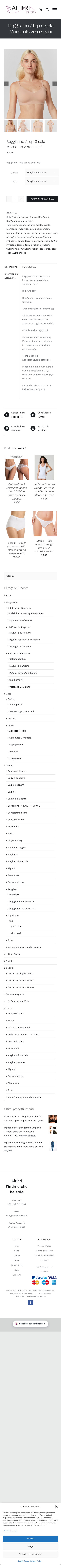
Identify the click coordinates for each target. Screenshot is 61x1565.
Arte (8, 595)
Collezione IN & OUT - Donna (24, 805)
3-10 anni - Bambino (19, 653)
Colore (14, 172)
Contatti (17, 1275)
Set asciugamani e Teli (21, 711)
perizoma (16, 926)
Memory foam (14, 233)
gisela (39, 225)
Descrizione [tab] (10, 266)
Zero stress (19, 252)
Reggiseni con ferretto (21, 901)
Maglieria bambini (19, 665)
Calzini (11, 791)
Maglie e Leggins (17, 847)
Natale (9, 961)
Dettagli (16, 469)
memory (44, 229)
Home (16, 1246)
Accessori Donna (17, 771)
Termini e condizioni (44, 1255)
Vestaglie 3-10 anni (19, 686)
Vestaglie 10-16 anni (20, 646)
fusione (31, 225)
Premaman (14, 875)
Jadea (11, 833)
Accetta (30, 1538)
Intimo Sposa (13, 954)
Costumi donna (16, 819)
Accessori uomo (16, 1013)
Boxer (11, 1020)
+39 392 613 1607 (16, 1204)
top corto (45, 248)
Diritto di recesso (44, 1251)
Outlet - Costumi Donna (21, 980)
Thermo (46, 245)
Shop (16, 1251)
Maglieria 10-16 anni (20, 632)
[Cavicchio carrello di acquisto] (40, 9)
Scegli (14, 466)
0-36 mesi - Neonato (19, 608)
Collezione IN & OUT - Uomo (23, 1034)
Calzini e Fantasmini (19, 1027)
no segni (11, 237)
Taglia (14, 181)
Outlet (9, 968)
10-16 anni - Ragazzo (19, 627)
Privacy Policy (36, 1561)
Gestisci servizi (10, 1531)
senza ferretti (25, 241)
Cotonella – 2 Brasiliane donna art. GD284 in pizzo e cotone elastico (16, 491)
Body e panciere (16, 778)
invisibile (34, 229)
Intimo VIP (13, 826)
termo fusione (33, 245)
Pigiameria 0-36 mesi (20, 620)
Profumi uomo (16, 1076)
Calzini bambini (17, 659)
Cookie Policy (23, 1561)
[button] (56, 1506)
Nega (30, 1546)
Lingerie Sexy (15, 840)
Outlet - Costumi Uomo (21, 987)
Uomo (9, 1008)
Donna (33, 217)
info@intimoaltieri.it (17, 1215)
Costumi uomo (16, 1041)
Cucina (11, 718)
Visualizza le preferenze (30, 1554)
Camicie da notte (17, 798)
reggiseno (33, 237)
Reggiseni (43, 217)
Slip (11, 920)
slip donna (13, 915)
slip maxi (16, 933)
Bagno (11, 699)
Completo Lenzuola (20, 737)
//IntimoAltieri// (16, 1227)
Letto (11, 725)
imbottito (23, 229)
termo (20, 245)
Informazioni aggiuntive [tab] (11, 276)
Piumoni (13, 751)
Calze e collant (16, 784)
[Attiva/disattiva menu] (55, 9)
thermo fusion (14, 248)
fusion (21, 225)
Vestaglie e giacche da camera (24, 947)
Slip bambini (16, 679)
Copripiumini (16, 744)
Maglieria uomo (16, 1062)
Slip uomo (13, 1083)
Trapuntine (15, 758)
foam (14, 225)
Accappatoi (15, 704)
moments (28, 233)
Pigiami (11, 868)
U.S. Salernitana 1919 (17, 1001)
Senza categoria (15, 994)
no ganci (53, 233)
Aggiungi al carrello (42, 199)
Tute (10, 940)
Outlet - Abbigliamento (20, 973)
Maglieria (13, 854)
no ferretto (41, 233)
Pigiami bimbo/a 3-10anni (23, 673)
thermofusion (30, 248)
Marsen (43, 1296)
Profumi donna (16, 882)
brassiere (23, 217)
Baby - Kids (16, 1265)
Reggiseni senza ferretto (19, 221)
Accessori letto (17, 730)
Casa (8, 693)
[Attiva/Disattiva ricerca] (47, 9)
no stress (22, 237)
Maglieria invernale (18, 861)
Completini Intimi (17, 812)
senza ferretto (42, 241)
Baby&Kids (11, 602)
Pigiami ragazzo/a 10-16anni (24, 639)
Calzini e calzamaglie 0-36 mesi (26, 613)
